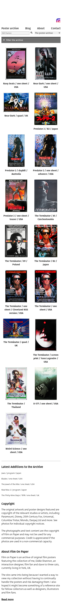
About (41, 28)
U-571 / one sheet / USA (45, 404)
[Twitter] (48, 20)
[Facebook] (53, 20)
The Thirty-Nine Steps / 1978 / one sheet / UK (20, 495)
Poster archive (10, 28)
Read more (7, 599)
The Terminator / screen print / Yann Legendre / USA (45, 358)
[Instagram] (58, 20)
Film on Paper (7, 11)
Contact (56, 28)
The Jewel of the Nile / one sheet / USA (17, 484)
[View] (16, 64)
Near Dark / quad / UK (16, 116)
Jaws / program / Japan (11, 473)
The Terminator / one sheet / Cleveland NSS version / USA (16, 309)
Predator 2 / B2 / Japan (46, 129)
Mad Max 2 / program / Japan (14, 489)
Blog (28, 28)
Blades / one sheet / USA (11, 478)
